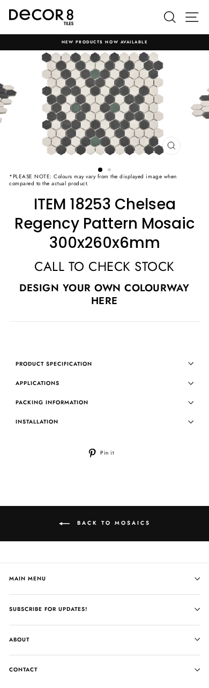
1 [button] (100, 170)
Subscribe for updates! (48, 609)
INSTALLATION (37, 422)
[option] (104, 42)
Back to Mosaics (112, 523)
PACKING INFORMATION (52, 402)
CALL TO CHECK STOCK (104, 266)
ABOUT (19, 640)
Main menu (27, 578)
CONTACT (23, 670)
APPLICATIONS (37, 383)
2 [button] (110, 170)
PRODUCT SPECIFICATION (54, 364)
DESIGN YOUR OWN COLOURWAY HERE (104, 294)
